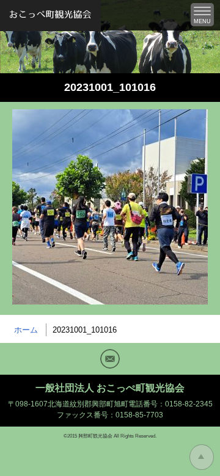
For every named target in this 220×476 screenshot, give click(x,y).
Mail (110, 359)
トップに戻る (201, 457)
